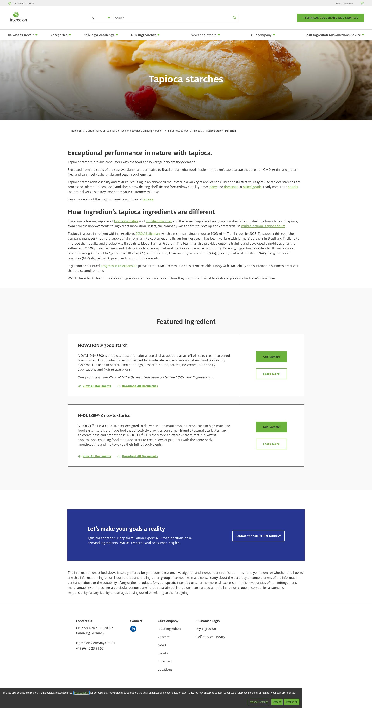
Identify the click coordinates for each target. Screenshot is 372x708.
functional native (126, 221)
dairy (213, 187)
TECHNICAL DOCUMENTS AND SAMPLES (330, 18)
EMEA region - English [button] (24, 3)
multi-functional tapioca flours (263, 226)
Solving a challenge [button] (99, 35)
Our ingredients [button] (143, 35)
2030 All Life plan (148, 233)
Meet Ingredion (169, 629)
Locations (165, 669)
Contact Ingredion (344, 3)
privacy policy (81, 692)
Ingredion (76, 130)
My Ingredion (206, 629)
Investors (165, 661)
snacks (293, 187)
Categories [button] (59, 35)
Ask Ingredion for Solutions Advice (333, 35)
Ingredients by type (178, 130)
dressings (231, 187)
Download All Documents (140, 386)
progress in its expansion (119, 266)
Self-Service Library (210, 637)
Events (163, 653)
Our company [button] (261, 35)
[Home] (18, 22)
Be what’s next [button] (21, 35)
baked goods (252, 187)
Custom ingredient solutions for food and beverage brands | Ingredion (124, 130)
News (162, 645)
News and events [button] (203, 35)
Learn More (271, 374)
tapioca (148, 199)
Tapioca (197, 130)
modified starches (159, 221)
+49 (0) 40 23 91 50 (90, 648)
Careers (164, 637)
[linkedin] (134, 629)
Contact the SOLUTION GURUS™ (258, 536)
